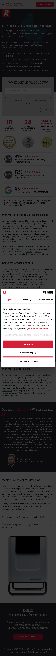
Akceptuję (28, 344)
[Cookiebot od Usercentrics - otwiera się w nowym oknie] (41, 292)
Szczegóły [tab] (26, 300)
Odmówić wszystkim (28, 361)
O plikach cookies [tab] (45, 300)
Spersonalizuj (26, 353)
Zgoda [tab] (9, 300)
